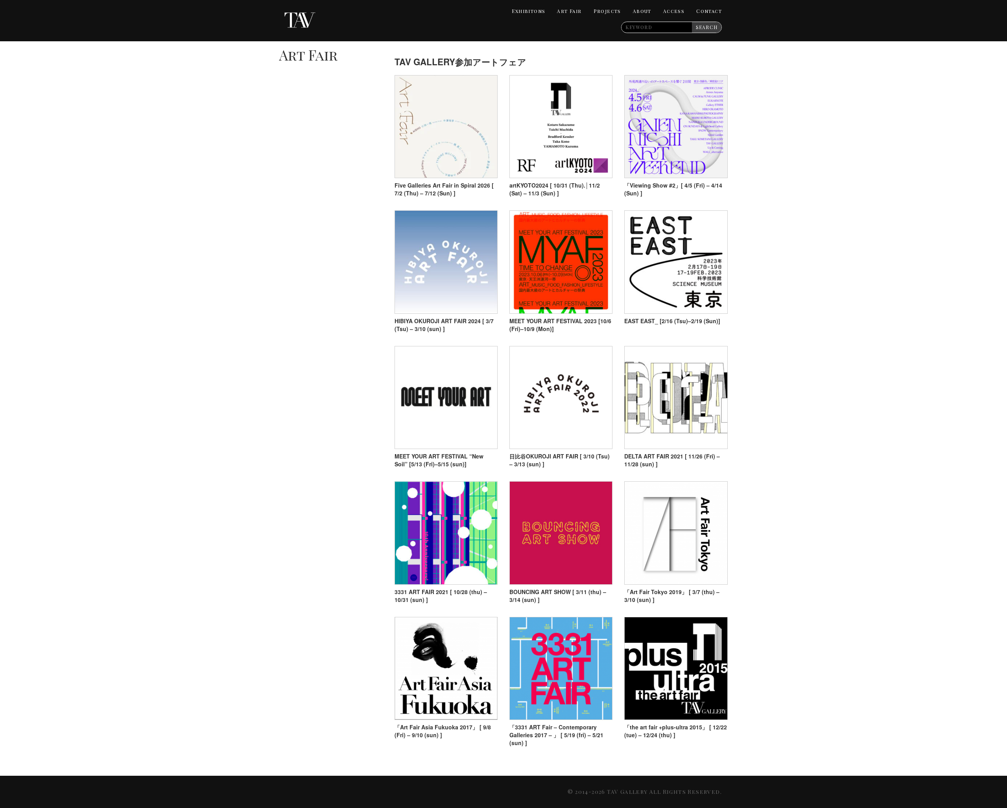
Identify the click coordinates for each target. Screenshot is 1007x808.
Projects (607, 11)
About (642, 11)
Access (673, 11)
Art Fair (569, 11)
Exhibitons (528, 11)
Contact (709, 11)
